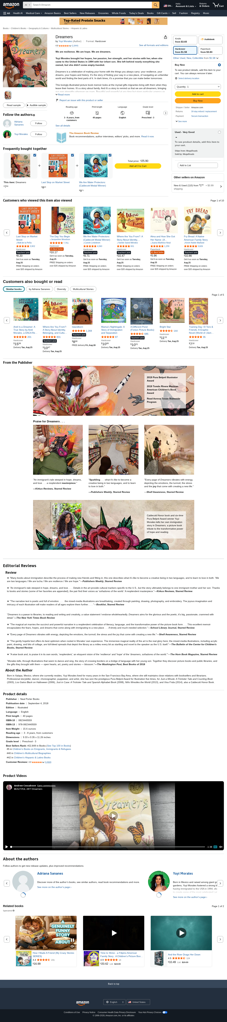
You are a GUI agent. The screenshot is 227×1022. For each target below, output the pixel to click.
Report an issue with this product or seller (81, 100)
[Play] (5, 846)
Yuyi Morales (65, 41)
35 (204, 337)
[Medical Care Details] (41, 13)
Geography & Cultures (39, 28)
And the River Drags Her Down (184, 954)
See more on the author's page (53, 887)
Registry (195, 13)
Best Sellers (70, 13)
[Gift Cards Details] (169, 13)
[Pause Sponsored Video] (72, 940)
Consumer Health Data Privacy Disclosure (117, 1012)
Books (150, 13)
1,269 (89, 330)
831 (59, 337)
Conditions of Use (72, 1012)
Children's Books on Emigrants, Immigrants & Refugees (42, 749)
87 (116, 337)
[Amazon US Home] (82, 1003)
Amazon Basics (53, 13)
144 (176, 330)
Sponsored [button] (7, 911)
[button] (6, 13)
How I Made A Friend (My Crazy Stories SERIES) (53, 955)
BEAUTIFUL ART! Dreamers (28, 788)
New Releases (87, 13)
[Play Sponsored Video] (114, 933)
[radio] (185, 40)
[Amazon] (11, 5)
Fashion (183, 13)
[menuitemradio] (215, 847)
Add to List (185, 165)
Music (206, 13)
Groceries (103, 13)
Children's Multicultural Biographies (32, 753)
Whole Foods (119, 13)
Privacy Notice (88, 1012)
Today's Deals (136, 13)
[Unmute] (221, 847)
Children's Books (18, 28)
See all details (63, 125)
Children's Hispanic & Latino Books (32, 757)
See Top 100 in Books (58, 745)
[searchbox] (92, 5)
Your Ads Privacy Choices (149, 1012)
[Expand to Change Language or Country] (171, 6)
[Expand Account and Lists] (195, 6)
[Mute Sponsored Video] (72, 946)
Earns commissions (46, 785)
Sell (174, 13)
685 (146, 333)
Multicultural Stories (60, 28)
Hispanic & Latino (79, 28)
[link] (58, 165)
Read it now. (147, 136)
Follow (38, 123)
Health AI (18, 13)
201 (29, 337)
